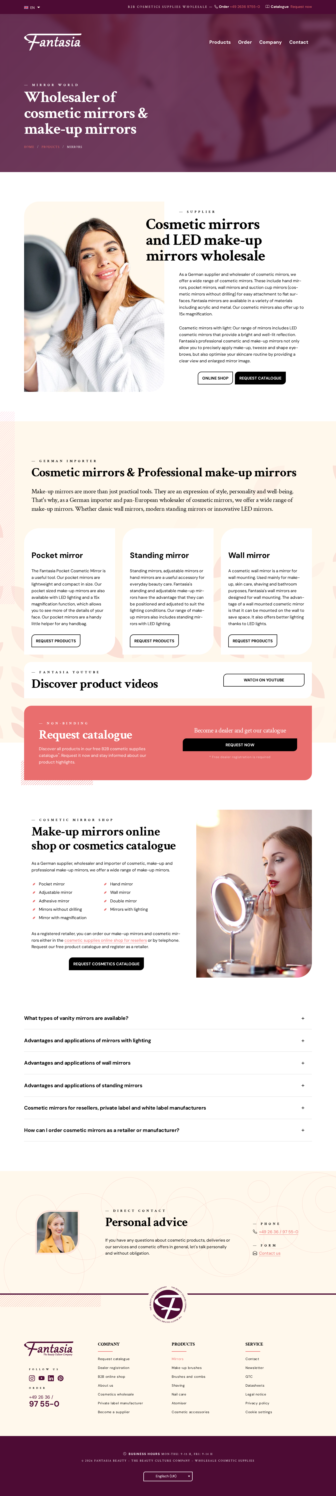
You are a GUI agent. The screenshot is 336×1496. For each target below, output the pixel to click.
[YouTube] (42, 1378)
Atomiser (179, 1403)
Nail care (179, 1394)
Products (51, 147)
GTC (249, 1377)
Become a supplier (114, 1412)
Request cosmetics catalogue (106, 964)
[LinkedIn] (51, 1378)
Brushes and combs (189, 1377)
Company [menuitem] (270, 42)
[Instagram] (32, 1378)
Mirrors (177, 1359)
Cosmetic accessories (191, 1412)
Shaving (178, 1385)
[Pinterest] (60, 1378)
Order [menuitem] (245, 42)
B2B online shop (111, 1377)
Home (29, 147)
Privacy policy (257, 1403)
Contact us (269, 1253)
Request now (301, 6)
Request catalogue (260, 378)
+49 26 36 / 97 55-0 (278, 1231)
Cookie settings (258, 1412)
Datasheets (254, 1385)
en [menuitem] (32, 7)
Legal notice (255, 1394)
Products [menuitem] (220, 42)
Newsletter (254, 1368)
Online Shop (215, 378)
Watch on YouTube (264, 680)
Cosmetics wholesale (116, 1394)
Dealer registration (113, 1368)
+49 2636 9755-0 (245, 6)
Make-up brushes (187, 1368)
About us (105, 1385)
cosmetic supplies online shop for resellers (105, 940)
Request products (56, 641)
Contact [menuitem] (298, 42)
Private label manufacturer (120, 1403)
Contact (252, 1359)
